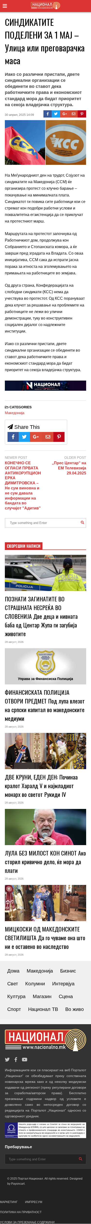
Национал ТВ (43, 1009)
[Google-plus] (64, 114)
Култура (16, 996)
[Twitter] (56, 114)
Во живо (74, 1009)
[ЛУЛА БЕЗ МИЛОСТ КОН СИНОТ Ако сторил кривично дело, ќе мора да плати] (45, 827)
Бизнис (68, 971)
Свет (12, 983)
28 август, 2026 (14, 641)
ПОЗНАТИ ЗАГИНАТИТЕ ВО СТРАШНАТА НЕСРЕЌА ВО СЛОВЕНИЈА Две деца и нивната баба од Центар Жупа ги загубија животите (41, 616)
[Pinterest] (82, 114)
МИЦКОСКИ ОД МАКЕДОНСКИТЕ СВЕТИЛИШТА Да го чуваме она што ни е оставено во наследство (45, 938)
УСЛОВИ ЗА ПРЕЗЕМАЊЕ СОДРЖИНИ (27, 1222)
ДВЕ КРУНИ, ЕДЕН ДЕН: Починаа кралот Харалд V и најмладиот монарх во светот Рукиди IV (41, 785)
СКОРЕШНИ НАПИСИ (24, 546)
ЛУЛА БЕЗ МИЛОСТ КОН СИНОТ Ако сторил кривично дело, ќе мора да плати (45, 861)
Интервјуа (63, 983)
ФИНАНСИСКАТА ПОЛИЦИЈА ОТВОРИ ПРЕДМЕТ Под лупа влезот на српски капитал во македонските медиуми (45, 705)
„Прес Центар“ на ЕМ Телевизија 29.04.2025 (69, 468)
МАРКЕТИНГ (9, 1202)
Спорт (14, 1009)
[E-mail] (73, 114)
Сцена (66, 996)
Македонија (14, 413)
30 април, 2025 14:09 (19, 115)
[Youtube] (24, 1060)
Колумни (35, 983)
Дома (13, 971)
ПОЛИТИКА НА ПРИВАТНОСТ (20, 1212)
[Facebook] (47, 114)
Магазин (42, 996)
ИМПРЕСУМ (33, 1202)
